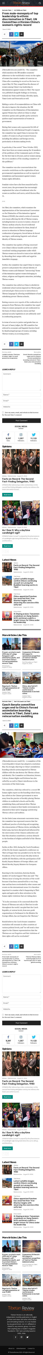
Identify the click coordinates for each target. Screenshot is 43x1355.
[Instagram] (21, 1337)
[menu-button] (3, 3)
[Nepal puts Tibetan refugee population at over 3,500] (11, 678)
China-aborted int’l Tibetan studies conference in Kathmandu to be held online (30, 689)
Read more (7, 495)
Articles (4, 476)
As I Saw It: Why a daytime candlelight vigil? (16, 531)
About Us (11, 1348)
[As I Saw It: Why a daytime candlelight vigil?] (21, 512)
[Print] (21, 34)
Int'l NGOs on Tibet (20, 10)
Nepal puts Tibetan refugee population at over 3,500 (11, 688)
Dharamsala (5, 665)
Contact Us (31, 1348)
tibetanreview (12, 476)
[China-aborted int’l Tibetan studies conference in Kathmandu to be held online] (31, 678)
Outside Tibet (6, 10)
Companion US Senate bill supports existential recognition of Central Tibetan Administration (31, 656)
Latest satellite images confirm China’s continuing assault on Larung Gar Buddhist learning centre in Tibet (26, 583)
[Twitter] (16, 34)
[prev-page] (3, 551)
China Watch (17, 611)
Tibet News (17, 576)
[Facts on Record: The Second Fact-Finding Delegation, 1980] (21, 461)
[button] (40, 3)
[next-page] (7, 551)
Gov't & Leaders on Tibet (29, 662)
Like (8, 433)
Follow (21, 433)
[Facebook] (11, 34)
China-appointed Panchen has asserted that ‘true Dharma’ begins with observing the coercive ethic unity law (26, 600)
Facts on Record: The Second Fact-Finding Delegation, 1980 (18, 480)
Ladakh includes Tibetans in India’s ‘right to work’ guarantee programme (11, 356)
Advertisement (21, 1348)
